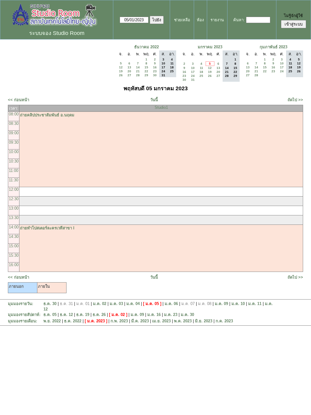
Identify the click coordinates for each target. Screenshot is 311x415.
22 (146, 71)
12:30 (14, 199)
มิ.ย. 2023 (203, 321)
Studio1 (161, 107)
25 (201, 75)
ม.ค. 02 (99, 303)
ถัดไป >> (295, 100)
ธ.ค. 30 (49, 303)
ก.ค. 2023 (224, 321)
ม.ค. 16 (154, 314)
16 (155, 67)
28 (138, 75)
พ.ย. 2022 (52, 321)
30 (155, 75)
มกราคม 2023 (210, 47)
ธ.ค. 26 (99, 314)
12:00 (14, 189)
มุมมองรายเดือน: (22, 321)
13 (129, 67)
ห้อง (200, 20)
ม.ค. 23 (170, 314)
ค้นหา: (239, 20)
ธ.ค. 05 (49, 314)
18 (201, 72)
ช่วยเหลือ (182, 20)
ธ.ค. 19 (82, 314)
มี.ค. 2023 (140, 321)
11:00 (13, 170)
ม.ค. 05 (152, 303)
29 (146, 75)
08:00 (14, 114)
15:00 (14, 246)
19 (121, 71)
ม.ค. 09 (221, 303)
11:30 (13, 180)
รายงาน (217, 20)
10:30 (14, 161)
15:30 (14, 255)
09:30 (14, 142)
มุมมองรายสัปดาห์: (24, 314)
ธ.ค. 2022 (72, 321)
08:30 (14, 123)
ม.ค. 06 (171, 303)
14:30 (14, 236)
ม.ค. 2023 (96, 321)
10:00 (14, 151)
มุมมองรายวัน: (20, 303)
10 (193, 68)
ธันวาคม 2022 (146, 47)
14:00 (14, 227)
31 (193, 79)
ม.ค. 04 (133, 303)
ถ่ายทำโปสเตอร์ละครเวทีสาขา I (47, 228)
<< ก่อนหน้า (18, 100)
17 (193, 72)
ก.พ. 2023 (119, 321)
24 (193, 75)
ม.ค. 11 (254, 303)
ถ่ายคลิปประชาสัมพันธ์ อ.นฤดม (47, 115)
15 (146, 67)
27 (129, 75)
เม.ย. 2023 (161, 321)
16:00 (14, 264)
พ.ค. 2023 (183, 321)
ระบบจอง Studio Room (56, 33)
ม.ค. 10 (238, 303)
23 (155, 71)
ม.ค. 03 (116, 303)
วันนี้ (154, 100)
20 (129, 71)
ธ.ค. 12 (66, 314)
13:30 (14, 217)
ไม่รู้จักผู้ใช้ (293, 15)
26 (121, 75)
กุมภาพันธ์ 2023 (273, 47)
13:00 (14, 208)
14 (138, 67)
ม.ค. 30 (187, 314)
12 (121, 67)
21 (138, 71)
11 (201, 68)
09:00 (14, 133)
